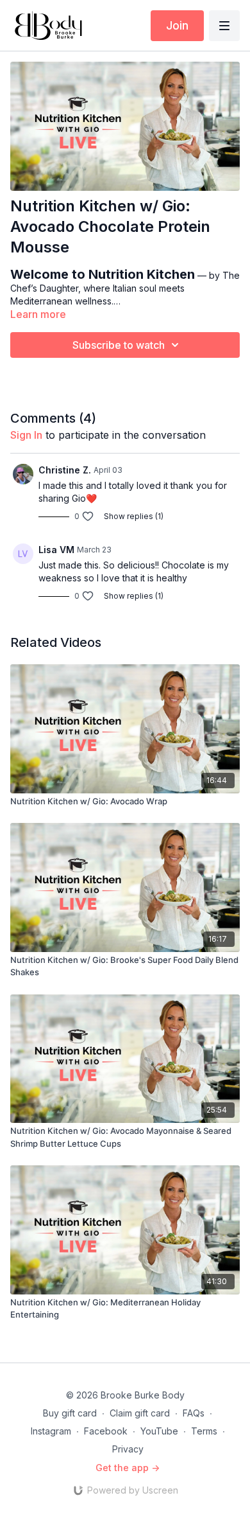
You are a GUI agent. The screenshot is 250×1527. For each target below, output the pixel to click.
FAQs (193, 1413)
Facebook (106, 1430)
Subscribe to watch (118, 345)
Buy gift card (70, 1413)
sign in (26, 434)
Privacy (128, 1448)
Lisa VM (56, 549)
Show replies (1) (133, 516)
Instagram (51, 1430)
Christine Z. (64, 469)
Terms (204, 1430)
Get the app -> (128, 1467)
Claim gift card (140, 1413)
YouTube (159, 1430)
